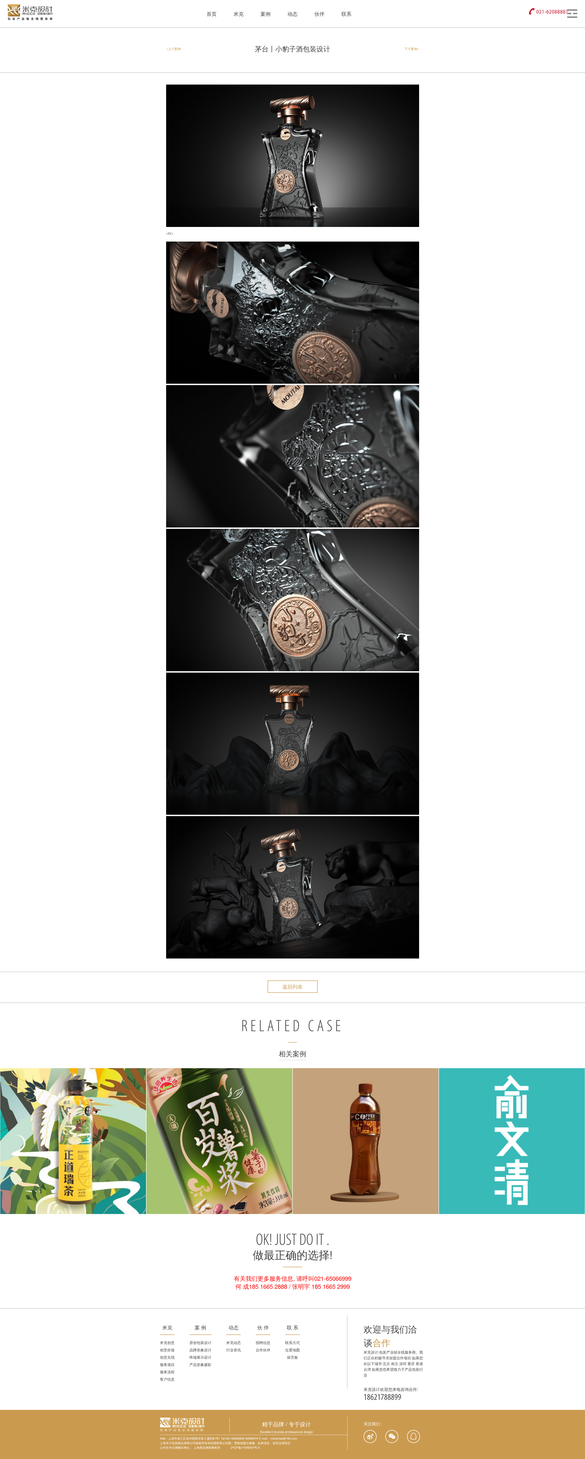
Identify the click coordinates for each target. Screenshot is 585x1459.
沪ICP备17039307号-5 (245, 1447)
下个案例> (411, 48)
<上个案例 (173, 48)
